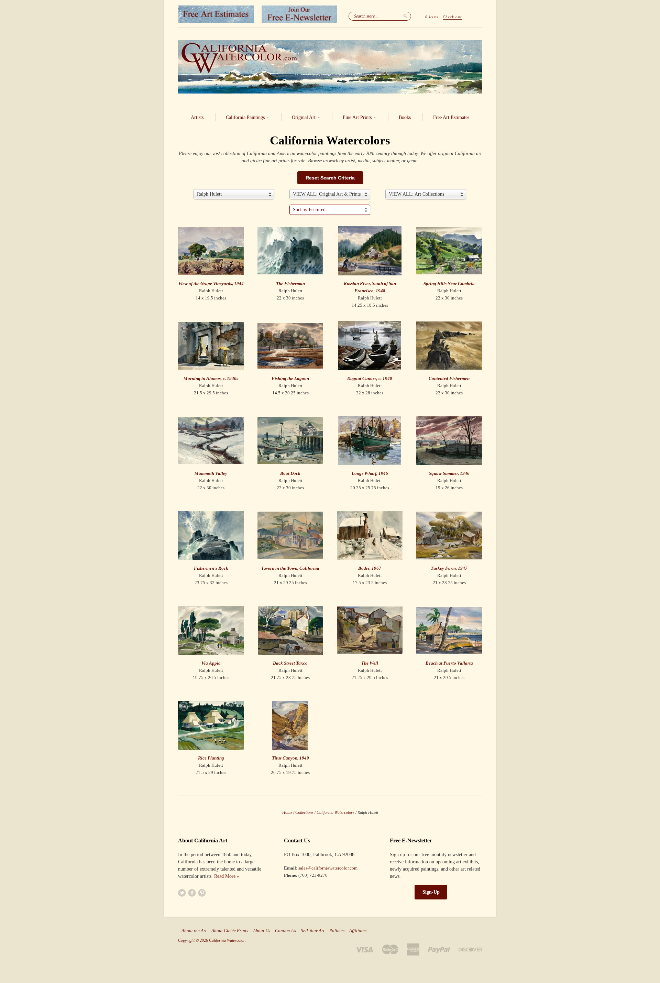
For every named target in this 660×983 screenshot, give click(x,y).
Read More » (226, 876)
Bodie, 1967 (369, 568)
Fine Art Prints (358, 117)
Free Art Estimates (451, 117)
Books (405, 117)
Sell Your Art (312, 930)
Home (287, 812)
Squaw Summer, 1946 (449, 473)
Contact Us (285, 930)
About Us (261, 930)
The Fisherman (290, 283)
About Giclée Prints (229, 930)
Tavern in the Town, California (290, 568)
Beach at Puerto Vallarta (449, 663)
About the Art (194, 930)
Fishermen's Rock (211, 568)
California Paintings (246, 117)
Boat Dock (290, 473)
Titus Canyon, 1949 (290, 758)
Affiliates (357, 930)
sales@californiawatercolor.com (328, 868)
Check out (452, 17)
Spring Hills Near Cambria (449, 283)
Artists (197, 117)
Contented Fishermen (449, 378)
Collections (304, 812)
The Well (369, 663)
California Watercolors (335, 812)
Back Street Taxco (290, 663)
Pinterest (202, 893)
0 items (432, 17)
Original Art (304, 117)
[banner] (330, 67)
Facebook (192, 893)
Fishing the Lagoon (290, 378)
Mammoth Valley (211, 473)
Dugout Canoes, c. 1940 (369, 378)
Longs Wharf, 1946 (370, 473)
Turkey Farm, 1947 (449, 568)
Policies (336, 930)
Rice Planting (211, 758)
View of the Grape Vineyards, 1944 (211, 283)
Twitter (182, 893)
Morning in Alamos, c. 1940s (211, 378)
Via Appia (211, 663)
